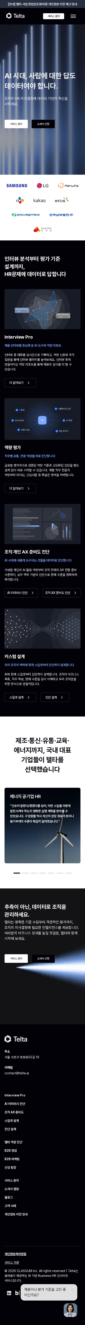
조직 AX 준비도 (14, 1112)
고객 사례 (10, 1206)
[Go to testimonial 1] (16, 873)
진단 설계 (10, 1129)
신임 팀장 (10, 1167)
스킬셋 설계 (12, 1120)
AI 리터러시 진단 (15, 1104)
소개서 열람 (12, 1189)
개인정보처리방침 (15, 1254)
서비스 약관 (12, 1262)
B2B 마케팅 (12, 1159)
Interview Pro (15, 1095)
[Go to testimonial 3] (34, 873)
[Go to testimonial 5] (51, 873)
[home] (15, 16)
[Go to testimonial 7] (68, 873)
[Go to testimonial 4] (42, 873)
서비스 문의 (12, 1180)
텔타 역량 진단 (13, 1142)
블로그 (9, 1197)
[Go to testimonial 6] (59, 873)
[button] (73, 16)
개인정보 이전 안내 (16, 1214)
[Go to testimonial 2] (25, 873)
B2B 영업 (11, 1150)
